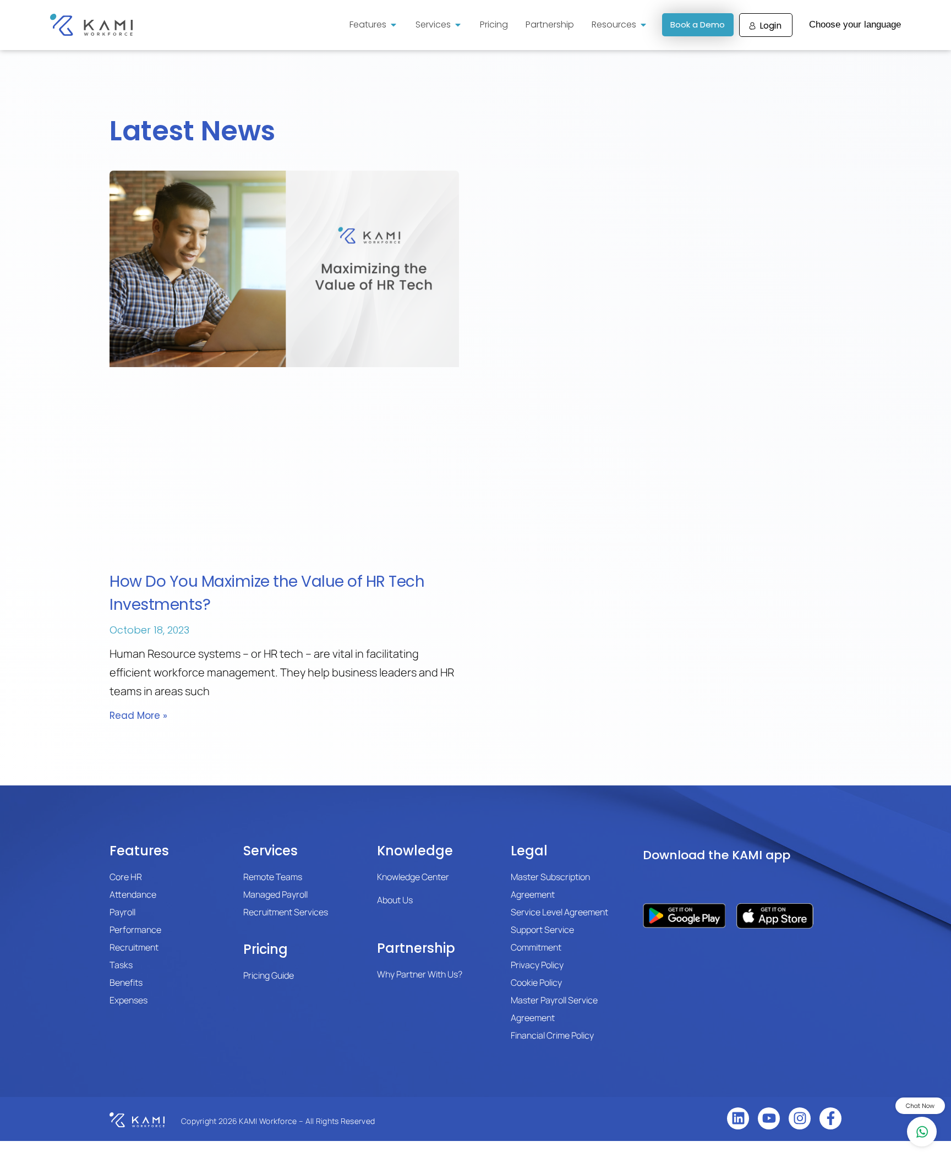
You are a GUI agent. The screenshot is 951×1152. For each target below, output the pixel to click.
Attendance (133, 894)
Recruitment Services (285, 912)
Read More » (138, 715)
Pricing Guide (268, 975)
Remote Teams (272, 877)
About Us (395, 900)
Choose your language (855, 24)
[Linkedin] (738, 1118)
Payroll (122, 912)
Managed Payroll (275, 894)
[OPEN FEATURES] (393, 24)
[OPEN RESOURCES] (643, 24)
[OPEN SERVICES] (457, 24)
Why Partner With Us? (419, 974)
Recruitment (134, 947)
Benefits (126, 982)
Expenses (128, 1000)
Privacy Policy (537, 965)
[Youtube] (769, 1118)
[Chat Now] (922, 1131)
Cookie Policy (536, 982)
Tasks (121, 965)
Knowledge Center (413, 877)
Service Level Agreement (559, 912)
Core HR (126, 877)
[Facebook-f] (830, 1118)
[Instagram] (800, 1118)
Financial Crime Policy (552, 1035)
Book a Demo (697, 24)
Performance (135, 930)
